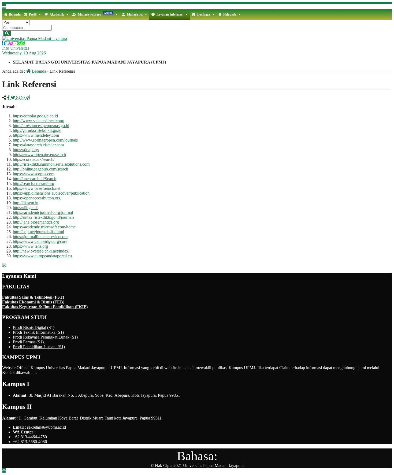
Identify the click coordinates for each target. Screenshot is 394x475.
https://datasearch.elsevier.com (38, 145)
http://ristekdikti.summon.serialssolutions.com (51, 164)
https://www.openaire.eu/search (39, 154)
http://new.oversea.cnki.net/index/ (41, 251)
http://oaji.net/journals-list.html (38, 231)
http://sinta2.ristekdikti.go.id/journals (43, 217)
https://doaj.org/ (26, 149)
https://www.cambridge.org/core (40, 241)
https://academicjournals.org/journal (43, 212)
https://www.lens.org (30, 246)
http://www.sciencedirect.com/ (38, 120)
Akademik (57, 14)
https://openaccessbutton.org (37, 198)
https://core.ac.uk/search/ (33, 159)
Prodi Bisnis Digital (29, 327)
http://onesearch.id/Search (34, 178)
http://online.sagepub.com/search (40, 169)
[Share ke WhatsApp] (18, 97)
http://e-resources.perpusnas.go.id (41, 125)
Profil (32, 14)
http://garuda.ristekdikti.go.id (37, 130)
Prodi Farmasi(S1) (28, 342)
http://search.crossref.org (33, 183)
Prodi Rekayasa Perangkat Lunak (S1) (45, 337)
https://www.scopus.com (33, 174)
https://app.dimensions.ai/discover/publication (51, 193)
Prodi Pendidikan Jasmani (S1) (39, 346)
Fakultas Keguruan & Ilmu (27, 307)
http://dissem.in (25, 203)
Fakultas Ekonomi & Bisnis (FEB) (33, 302)
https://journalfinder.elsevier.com (40, 236)
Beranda (15, 14)
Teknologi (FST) (49, 297)
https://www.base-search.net (36, 188)
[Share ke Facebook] (9, 97)
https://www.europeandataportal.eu (42, 256)
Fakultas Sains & (18, 297)
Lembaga (203, 14)
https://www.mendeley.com (36, 135)
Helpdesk (229, 14)
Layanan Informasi (170, 14)
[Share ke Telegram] (28, 97)
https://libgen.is (25, 207)
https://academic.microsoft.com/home (44, 227)
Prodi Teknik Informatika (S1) (38, 332)
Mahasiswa (135, 14)
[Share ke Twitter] (13, 97)
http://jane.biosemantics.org (36, 222)
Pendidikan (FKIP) (70, 307)
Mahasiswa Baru (95, 13)
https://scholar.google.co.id (35, 116)
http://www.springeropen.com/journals (45, 140)
